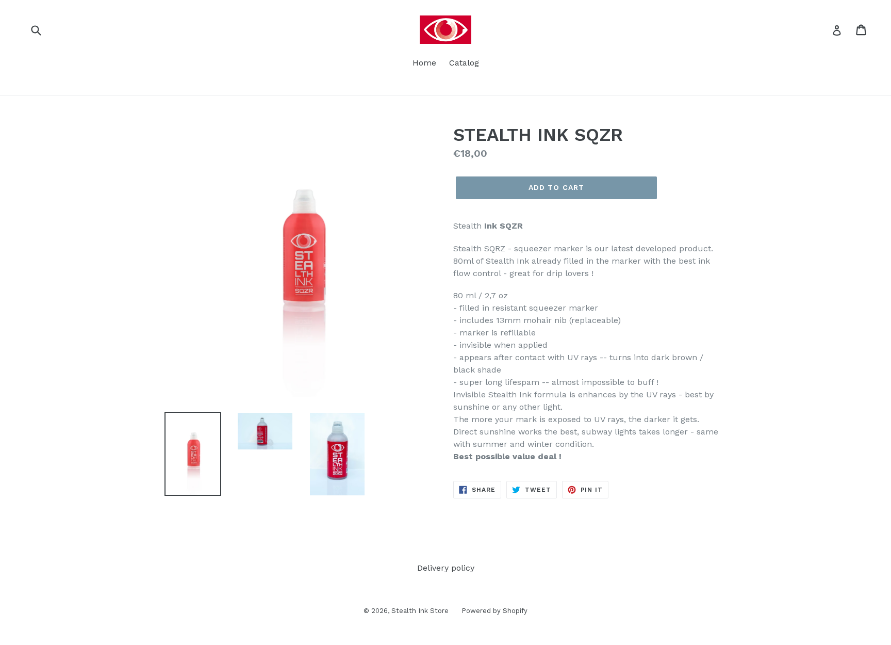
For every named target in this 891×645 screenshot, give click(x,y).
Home (424, 63)
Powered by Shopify (494, 611)
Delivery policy (445, 568)
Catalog (464, 63)
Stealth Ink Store (420, 611)
